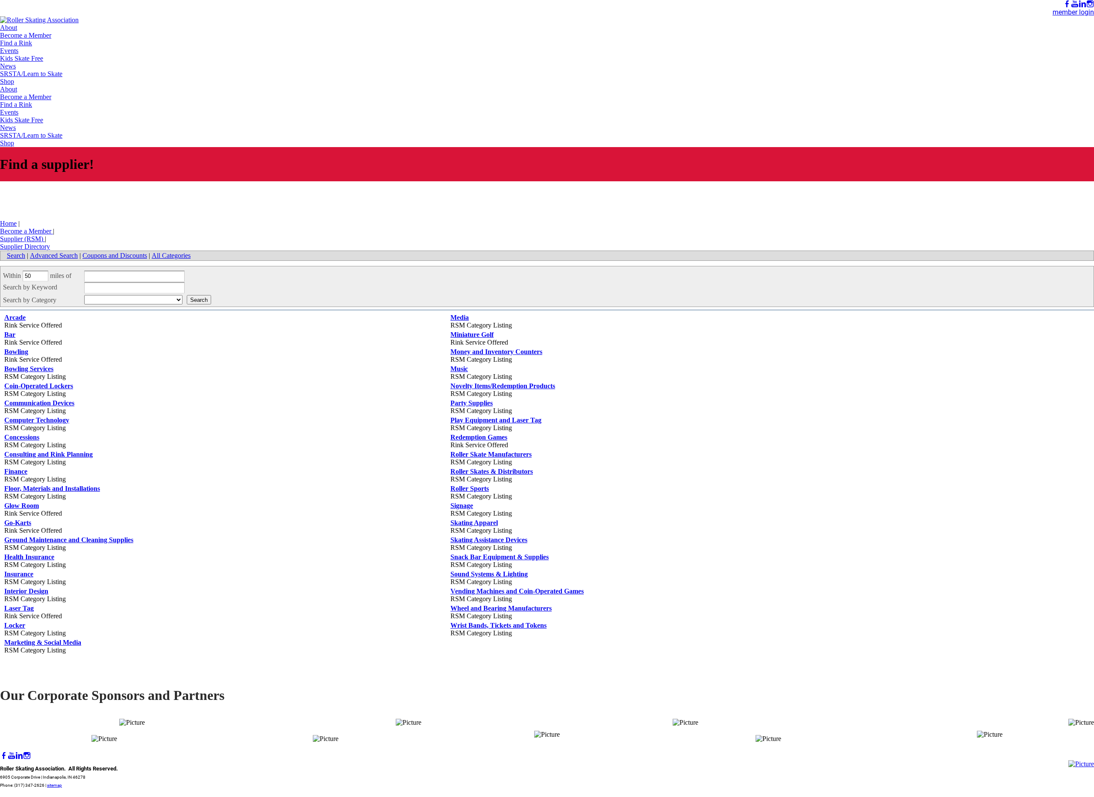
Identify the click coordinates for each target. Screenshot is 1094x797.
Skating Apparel (474, 522)
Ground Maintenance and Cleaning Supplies (68, 539)
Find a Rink (16, 43)
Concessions (21, 437)
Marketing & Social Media (42, 642)
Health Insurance (29, 557)
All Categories (171, 255)
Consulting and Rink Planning (48, 454)
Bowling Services (28, 368)
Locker (14, 625)
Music (459, 368)
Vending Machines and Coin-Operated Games (517, 591)
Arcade (15, 317)
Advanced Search (54, 255)
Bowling (16, 351)
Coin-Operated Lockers (38, 386)
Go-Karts (17, 522)
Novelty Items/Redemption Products (502, 386)
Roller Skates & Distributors (491, 471)
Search (16, 255)
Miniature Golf (472, 334)
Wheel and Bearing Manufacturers (501, 608)
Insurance (18, 574)
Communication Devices (39, 403)
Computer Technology (36, 420)
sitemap (54, 785)
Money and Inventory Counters (496, 351)
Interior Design (26, 591)
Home (8, 223)
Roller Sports (469, 488)
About (8, 27)
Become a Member (25, 35)
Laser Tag (19, 608)
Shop (7, 81)
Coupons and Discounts (114, 255)
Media (459, 317)
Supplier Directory (25, 246)
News (8, 66)
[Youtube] (1074, 4)
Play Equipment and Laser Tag (495, 420)
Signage (461, 505)
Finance (15, 471)
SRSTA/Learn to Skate (31, 73)
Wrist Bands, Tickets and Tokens (498, 625)
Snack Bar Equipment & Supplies (499, 557)
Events (9, 50)
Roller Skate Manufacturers (491, 454)
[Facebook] (1067, 4)
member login (1073, 12)
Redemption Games (478, 437)
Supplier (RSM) (22, 238)
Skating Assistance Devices (488, 539)
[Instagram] (1090, 4)
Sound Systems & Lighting (489, 574)
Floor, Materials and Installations (52, 488)
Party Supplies (471, 403)
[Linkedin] (1082, 4)
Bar (9, 334)
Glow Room (21, 505)
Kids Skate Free (21, 58)
